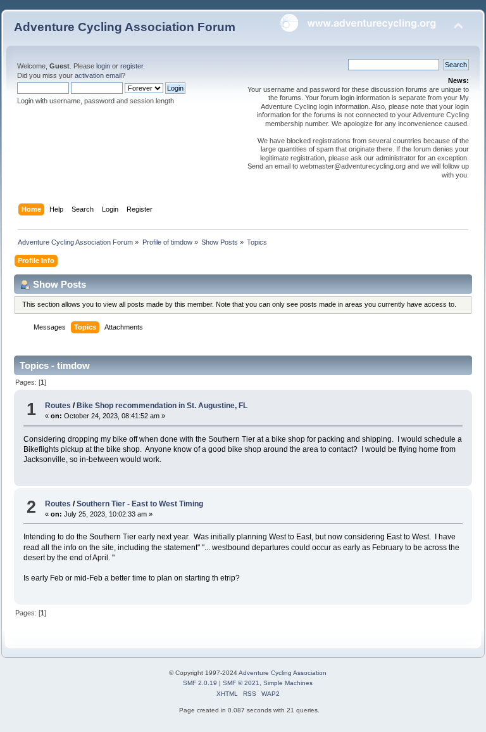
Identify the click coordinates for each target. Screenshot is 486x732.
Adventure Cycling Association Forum (124, 27)
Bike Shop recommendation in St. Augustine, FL (162, 405)
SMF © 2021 (241, 682)
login (103, 66)
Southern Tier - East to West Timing (140, 503)
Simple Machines (288, 682)
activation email (98, 75)
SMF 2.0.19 (200, 682)
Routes (58, 405)
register (131, 66)
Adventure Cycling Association (283, 672)
